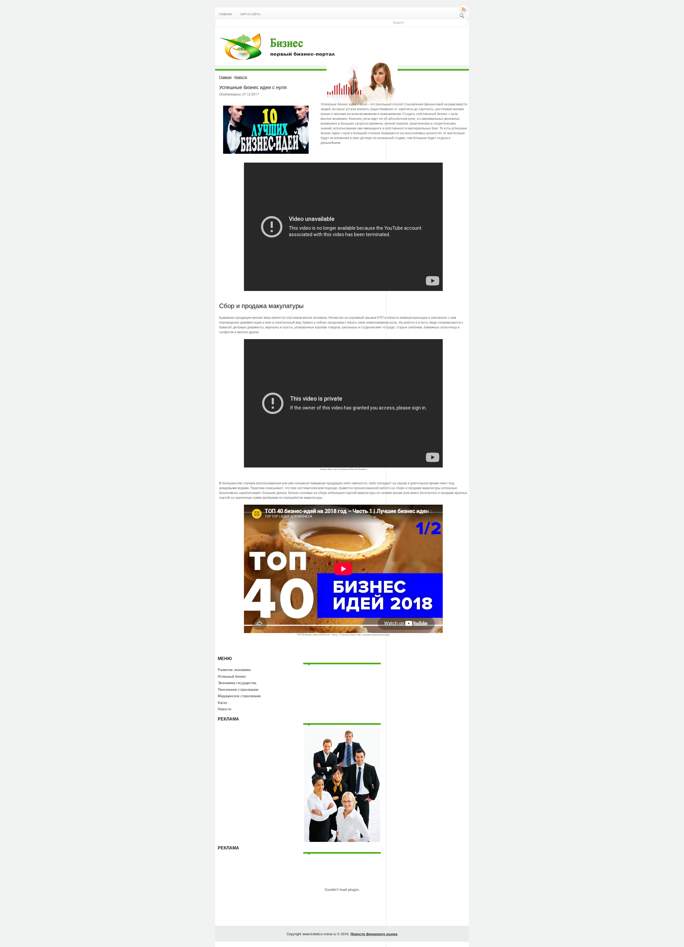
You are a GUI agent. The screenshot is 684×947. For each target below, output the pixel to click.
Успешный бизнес (232, 676)
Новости (224, 708)
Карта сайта (250, 14)
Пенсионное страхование (238, 689)
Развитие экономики (234, 669)
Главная (225, 14)
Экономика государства (237, 682)
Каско (222, 702)
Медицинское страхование (239, 695)
